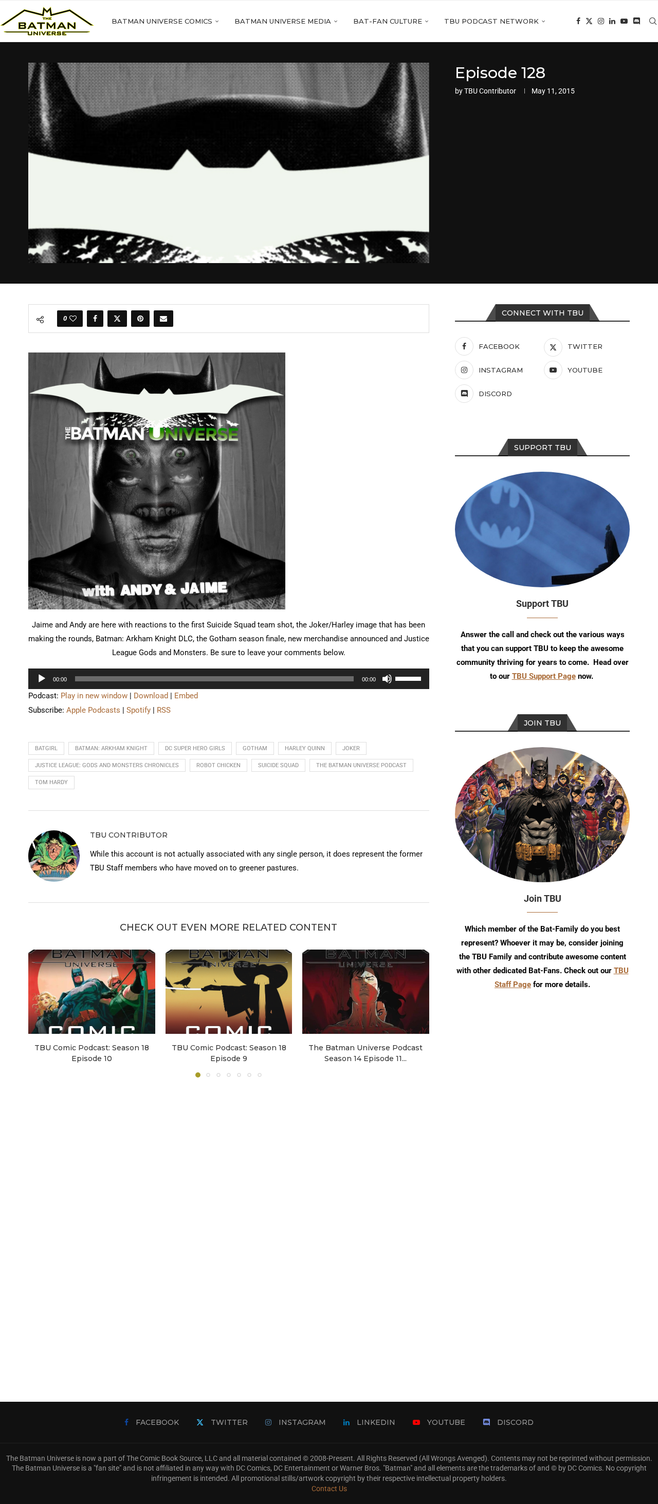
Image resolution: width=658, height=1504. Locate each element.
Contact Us (329, 1488)
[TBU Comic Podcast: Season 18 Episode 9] (229, 992)
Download (151, 695)
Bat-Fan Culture (387, 21)
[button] (42, 1013)
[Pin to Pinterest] (140, 318)
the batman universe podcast (361, 765)
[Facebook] (578, 21)
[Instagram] (601, 21)
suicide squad (278, 765)
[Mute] (387, 679)
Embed (186, 695)
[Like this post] (73, 318)
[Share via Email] (163, 318)
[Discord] (636, 21)
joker (351, 748)
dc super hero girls (195, 748)
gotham (255, 748)
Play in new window (94, 695)
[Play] (41, 679)
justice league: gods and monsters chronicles (107, 765)
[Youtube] (624, 21)
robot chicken (218, 765)
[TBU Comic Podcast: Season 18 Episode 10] (91, 992)
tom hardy (51, 782)
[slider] (409, 678)
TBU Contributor (490, 91)
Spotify (138, 710)
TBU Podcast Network (491, 21)
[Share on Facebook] (95, 318)
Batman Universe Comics (162, 21)
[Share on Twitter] (117, 318)
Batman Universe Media (282, 21)
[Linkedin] (612, 21)
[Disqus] (228, 1224)
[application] (228, 679)
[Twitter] (589, 21)
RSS (164, 710)
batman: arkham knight (111, 748)
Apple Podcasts (93, 710)
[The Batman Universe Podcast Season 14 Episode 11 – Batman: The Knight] (365, 992)
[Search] (653, 21)
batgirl (46, 748)
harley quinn (305, 748)
